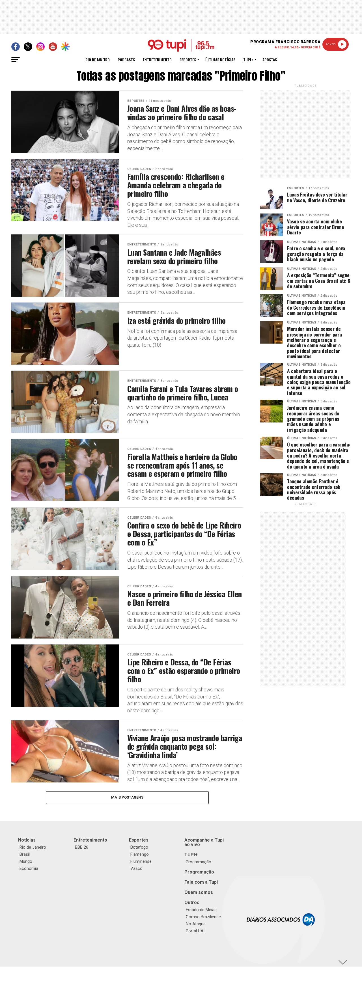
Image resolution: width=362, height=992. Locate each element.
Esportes (188, 59)
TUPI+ (191, 854)
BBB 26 (81, 847)
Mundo (26, 861)
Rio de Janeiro (97, 59)
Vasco (136, 868)
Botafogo (139, 847)
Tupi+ (248, 59)
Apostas (269, 59)
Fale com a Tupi (201, 882)
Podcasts (126, 59)
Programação (198, 861)
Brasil (25, 854)
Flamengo (139, 854)
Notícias (27, 840)
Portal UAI (195, 930)
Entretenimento (157, 59)
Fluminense (141, 861)
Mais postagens (127, 797)
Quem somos (198, 892)
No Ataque (196, 923)
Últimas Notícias (220, 59)
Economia (29, 868)
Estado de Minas (201, 909)
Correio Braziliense (203, 916)
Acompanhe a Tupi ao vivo (204, 842)
